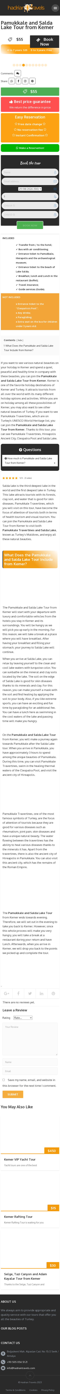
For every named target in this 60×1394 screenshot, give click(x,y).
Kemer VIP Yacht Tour (20, 1159)
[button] (14, 65)
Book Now (46, 42)
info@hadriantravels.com (21, 1368)
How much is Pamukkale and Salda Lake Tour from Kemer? (28, 460)
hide (20, 340)
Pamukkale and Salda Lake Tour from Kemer (27, 25)
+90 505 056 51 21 (17, 1362)
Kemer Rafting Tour (18, 1216)
